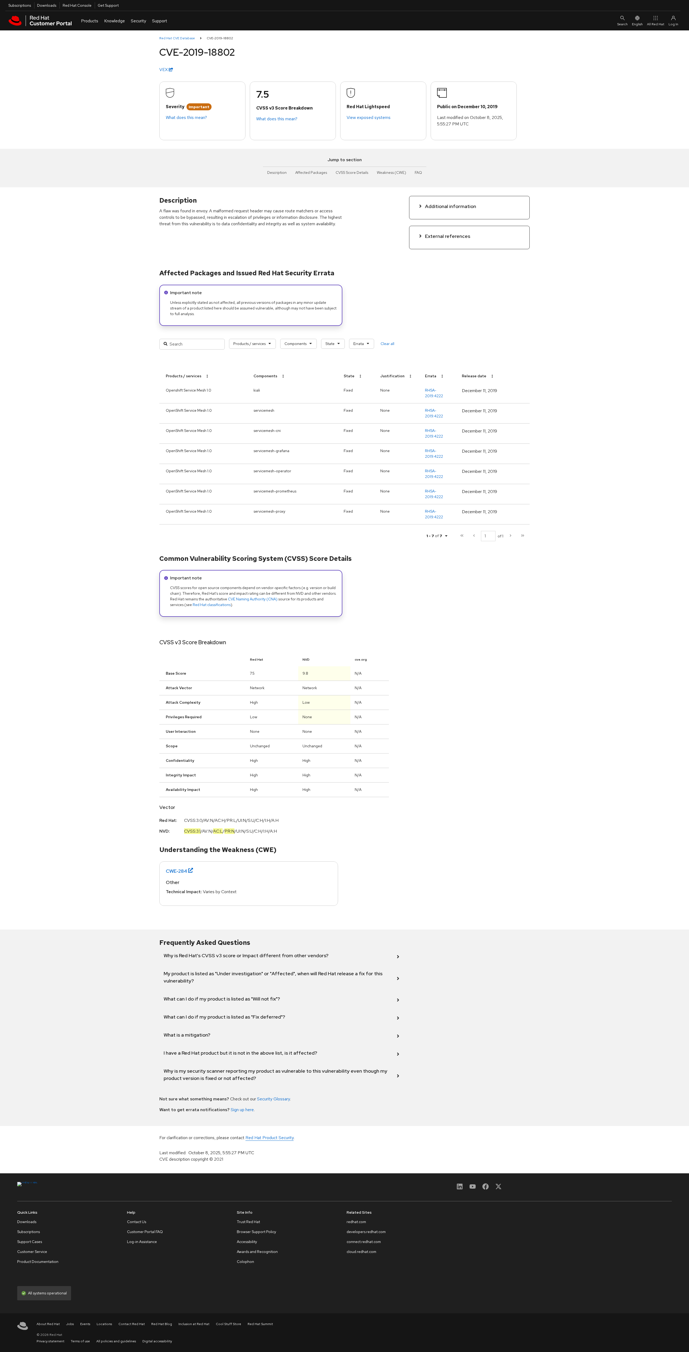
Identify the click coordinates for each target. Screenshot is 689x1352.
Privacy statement (50, 1341)
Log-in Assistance (142, 1241)
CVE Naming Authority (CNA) (252, 599)
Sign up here (242, 1109)
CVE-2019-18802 (220, 38)
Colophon (245, 1261)
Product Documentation (37, 1261)
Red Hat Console (77, 5)
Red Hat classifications (212, 604)
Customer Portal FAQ (145, 1231)
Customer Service (32, 1251)
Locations (104, 1324)
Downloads (46, 5)
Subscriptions (19, 5)
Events (85, 1324)
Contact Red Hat (131, 1324)
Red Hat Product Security (269, 1137)
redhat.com (356, 1221)
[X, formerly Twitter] (498, 1188)
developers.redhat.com (366, 1231)
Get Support (108, 5)
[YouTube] (472, 1188)
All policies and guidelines (116, 1341)
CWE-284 (176, 871)
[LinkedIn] (459, 1188)
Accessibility (247, 1241)
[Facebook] (485, 1188)
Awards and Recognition (257, 1251)
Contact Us (136, 1221)
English (637, 24)
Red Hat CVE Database (177, 38)
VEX (164, 69)
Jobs (70, 1324)
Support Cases (29, 1241)
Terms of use (80, 1341)
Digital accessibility (157, 1341)
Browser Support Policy (256, 1231)
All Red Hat (655, 24)
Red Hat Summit (260, 1324)
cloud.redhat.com (361, 1251)
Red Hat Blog (161, 1324)
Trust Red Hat (248, 1221)
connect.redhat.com (364, 1241)
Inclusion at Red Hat (193, 1324)
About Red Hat (48, 1324)
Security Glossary (273, 1099)
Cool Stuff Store (228, 1324)
